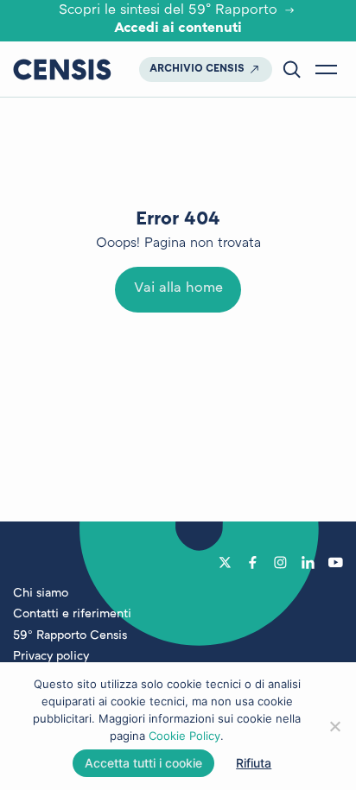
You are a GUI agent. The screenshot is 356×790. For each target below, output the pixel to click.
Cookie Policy (184, 736)
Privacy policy (51, 656)
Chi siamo (40, 593)
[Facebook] (252, 562)
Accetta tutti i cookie (143, 762)
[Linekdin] (308, 562)
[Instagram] (280, 562)
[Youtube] (335, 562)
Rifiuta (253, 762)
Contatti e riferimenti (72, 614)
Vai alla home (178, 288)
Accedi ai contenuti (178, 28)
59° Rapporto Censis (70, 635)
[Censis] (62, 69)
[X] (225, 562)
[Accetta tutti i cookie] (334, 726)
